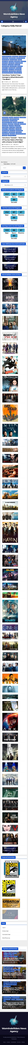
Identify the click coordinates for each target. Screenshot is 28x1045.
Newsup (22, 1037)
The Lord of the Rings (15, 996)
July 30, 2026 (7, 991)
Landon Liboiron (5, 66)
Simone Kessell (18, 69)
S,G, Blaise (18, 969)
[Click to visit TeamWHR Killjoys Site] (10, 574)
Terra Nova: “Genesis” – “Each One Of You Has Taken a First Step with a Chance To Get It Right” (14, 140)
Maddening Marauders (8, 968)
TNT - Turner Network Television (10, 984)
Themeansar (13, 1038)
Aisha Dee (11, 117)
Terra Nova (19, 71)
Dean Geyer (11, 61)
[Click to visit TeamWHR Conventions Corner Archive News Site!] (10, 849)
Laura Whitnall (13, 66)
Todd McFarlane (7, 999)
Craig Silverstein (13, 59)
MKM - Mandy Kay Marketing (9, 969)
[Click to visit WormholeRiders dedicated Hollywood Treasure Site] (10, 560)
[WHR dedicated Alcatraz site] (10, 296)
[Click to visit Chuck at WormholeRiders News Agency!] (10, 365)
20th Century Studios (6, 56)
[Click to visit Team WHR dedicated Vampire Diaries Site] (10, 804)
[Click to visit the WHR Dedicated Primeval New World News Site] (10, 636)
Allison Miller (5, 58)
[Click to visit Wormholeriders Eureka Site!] (10, 471)
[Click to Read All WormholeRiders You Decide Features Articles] (10, 250)
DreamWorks (17, 61)
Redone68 (15, 81)
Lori (16, 962)
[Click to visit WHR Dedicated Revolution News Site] (10, 645)
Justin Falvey (10, 64)
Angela (16, 144)
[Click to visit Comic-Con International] (11, 869)
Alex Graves (16, 117)
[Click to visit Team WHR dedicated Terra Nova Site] (10, 706)
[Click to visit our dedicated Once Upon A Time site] (10, 627)
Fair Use (19, 1042)
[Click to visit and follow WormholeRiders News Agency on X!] (10, 267)
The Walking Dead (15, 997)
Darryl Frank (5, 61)
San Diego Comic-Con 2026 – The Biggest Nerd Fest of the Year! (13, 1004)
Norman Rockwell (7, 953)
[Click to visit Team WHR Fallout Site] (10, 494)
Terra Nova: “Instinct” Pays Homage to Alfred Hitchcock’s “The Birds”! (12, 77)
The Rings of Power (7, 997)
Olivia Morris (6, 981)
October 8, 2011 (7, 81)
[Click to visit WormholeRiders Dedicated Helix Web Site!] (10, 548)
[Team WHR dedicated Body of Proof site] (10, 336)
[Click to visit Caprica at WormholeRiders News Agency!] (10, 348)
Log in (3, 927)
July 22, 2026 (7, 1006)
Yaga (5, 1001)
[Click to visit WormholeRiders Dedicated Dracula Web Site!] (10, 458)
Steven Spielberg (12, 71)
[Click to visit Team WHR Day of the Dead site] (10, 413)
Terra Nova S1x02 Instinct (7, 72)
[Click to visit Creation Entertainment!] (11, 903)
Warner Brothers (7, 986)
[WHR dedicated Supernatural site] (10, 696)
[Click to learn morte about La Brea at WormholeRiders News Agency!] (10, 586)
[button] (23, 21)
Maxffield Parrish (7, 951)
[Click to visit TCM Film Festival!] (10, 914)
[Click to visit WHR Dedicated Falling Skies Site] (10, 483)
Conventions (13, 1042)
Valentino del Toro (17, 72)
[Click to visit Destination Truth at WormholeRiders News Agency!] (10, 449)
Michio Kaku (20, 66)
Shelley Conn (11, 69)
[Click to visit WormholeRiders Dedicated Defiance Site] (10, 442)
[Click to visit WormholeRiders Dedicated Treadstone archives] (10, 792)
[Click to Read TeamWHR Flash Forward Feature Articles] (10, 505)
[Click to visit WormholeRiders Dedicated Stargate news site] (10, 689)
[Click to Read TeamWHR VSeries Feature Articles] (10, 828)
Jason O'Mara (5, 125)
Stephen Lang (5, 71)
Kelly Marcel (17, 64)
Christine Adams (5, 59)
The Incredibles (7, 996)
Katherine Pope (5, 127)
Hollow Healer (18, 966)
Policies (23, 1042)
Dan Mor (19, 59)
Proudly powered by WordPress (9, 1037)
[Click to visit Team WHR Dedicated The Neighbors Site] (10, 767)
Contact (8, 1042)
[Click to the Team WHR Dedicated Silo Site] (10, 678)
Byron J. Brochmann (21, 58)
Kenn (15, 977)
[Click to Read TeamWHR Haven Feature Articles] (10, 532)
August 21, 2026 (8, 962)
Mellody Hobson (15, 951)
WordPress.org (6, 938)
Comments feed (6, 934)
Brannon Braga (12, 58)
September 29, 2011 (8, 144)
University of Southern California (10, 956)
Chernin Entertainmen (14, 119)
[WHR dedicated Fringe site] (10, 516)
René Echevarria (5, 130)
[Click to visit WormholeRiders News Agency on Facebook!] (10, 258)
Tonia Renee (4, 135)
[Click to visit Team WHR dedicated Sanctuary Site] (10, 656)
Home (4, 1042)
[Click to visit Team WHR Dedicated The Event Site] (10, 737)
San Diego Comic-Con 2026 (9, 971)
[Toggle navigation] (13, 22)
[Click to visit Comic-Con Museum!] (8, 888)
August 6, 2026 (8, 977)
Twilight (13, 999)
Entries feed (5, 931)
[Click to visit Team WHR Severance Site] (10, 667)
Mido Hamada (18, 127)
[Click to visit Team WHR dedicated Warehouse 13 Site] (10, 839)
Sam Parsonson (19, 130)
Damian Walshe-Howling (7, 122)
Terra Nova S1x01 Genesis (20, 133)
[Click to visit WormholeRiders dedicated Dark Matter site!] (10, 398)
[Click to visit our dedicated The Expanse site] (10, 779)
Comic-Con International (9, 966)
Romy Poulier (5, 69)
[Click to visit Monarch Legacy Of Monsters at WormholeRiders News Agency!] (10, 611)
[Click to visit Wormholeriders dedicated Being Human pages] (10, 322)
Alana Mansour (22, 56)
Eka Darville (23, 61)
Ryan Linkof (14, 953)
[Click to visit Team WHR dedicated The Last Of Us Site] (10, 752)
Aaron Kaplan (15, 56)
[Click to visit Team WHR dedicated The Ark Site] (10, 721)
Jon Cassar (4, 64)
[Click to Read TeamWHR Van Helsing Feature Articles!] (10, 817)
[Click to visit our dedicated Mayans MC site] (10, 595)
